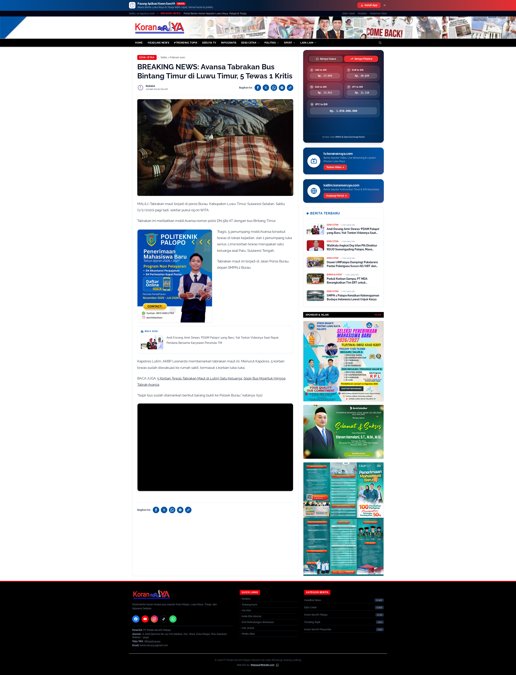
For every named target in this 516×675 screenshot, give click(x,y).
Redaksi (362, 13)
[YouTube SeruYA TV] (145, 619)
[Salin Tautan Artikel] (290, 87)
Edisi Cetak (348, 13)
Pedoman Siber (378, 13)
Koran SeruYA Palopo (316, 614)
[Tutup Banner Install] (384, 5)
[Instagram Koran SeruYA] (154, 619)
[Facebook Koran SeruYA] (135, 619)
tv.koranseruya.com (338, 154)
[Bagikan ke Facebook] (258, 87)
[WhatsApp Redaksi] (173, 619)
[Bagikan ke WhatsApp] (274, 87)
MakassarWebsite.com (262, 665)
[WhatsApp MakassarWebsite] (277, 665)
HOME (139, 42)
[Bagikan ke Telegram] (282, 87)
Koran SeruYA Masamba (317, 629)
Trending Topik (312, 622)
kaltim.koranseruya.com (341, 185)
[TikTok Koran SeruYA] (163, 619)
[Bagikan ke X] (266, 87)
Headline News (312, 600)
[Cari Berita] (380, 42)
